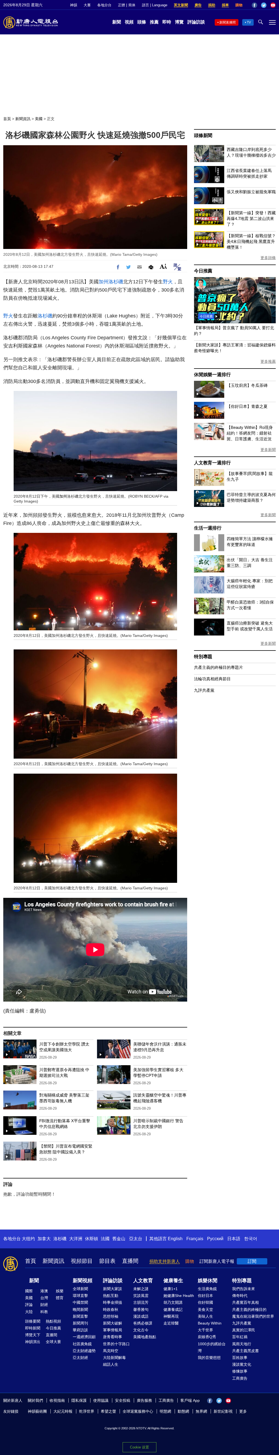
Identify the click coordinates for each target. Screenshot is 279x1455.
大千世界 (205, 1330)
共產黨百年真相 (245, 1302)
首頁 (7, 119)
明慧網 (165, 1411)
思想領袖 (110, 1316)
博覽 (179, 22)
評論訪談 (196, 22)
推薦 (154, 22)
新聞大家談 (112, 1289)
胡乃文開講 (173, 1302)
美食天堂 (205, 1309)
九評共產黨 (204, 690)
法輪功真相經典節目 (212, 678)
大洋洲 (75, 1238)
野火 (168, 281)
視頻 (129, 22)
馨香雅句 (140, 1309)
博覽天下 (32, 1335)
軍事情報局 (112, 1330)
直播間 (130, 1261)
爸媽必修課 (142, 1323)
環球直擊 (80, 1295)
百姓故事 (239, 1357)
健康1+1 (170, 1289)
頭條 (141, 22)
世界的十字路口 (116, 1344)
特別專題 (203, 656)
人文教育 (143, 1280)
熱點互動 (110, 1295)
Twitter (263, 5)
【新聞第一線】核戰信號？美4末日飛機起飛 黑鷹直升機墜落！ (251, 241)
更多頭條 (268, 258)
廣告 (198, 5)
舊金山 (118, 1238)
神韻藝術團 (37, 1411)
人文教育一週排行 (212, 462)
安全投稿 (122, 1400)
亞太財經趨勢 (84, 1351)
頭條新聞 (203, 135)
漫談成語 (140, 1316)
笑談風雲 (140, 1295)
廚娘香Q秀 (207, 1337)
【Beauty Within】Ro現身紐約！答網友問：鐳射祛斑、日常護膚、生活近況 (250, 433)
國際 (29, 1291)
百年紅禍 (239, 1337)
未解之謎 (140, 1289)
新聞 (116, 22)
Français (194, 1238)
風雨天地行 (241, 1344)
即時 (166, 22)
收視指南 (57, 1400)
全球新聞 (80, 1289)
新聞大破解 (112, 1323)
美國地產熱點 (144, 1337)
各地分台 (104, 5)
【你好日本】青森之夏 (247, 406)
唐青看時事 (112, 1337)
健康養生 (173, 1280)
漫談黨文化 (241, 1364)
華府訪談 (80, 1330)
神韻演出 (32, 1342)
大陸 (29, 1312)
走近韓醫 (171, 1323)
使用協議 (100, 1400)
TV (249, 22)
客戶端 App (190, 1400)
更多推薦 (268, 361)
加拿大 (44, 1238)
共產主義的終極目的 (249, 1309)
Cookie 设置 (139, 1447)
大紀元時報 (62, 1411)
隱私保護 (79, 1400)
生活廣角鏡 (207, 1289)
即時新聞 (32, 1328)
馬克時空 (110, 1351)
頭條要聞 (32, 1321)
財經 (44, 1304)
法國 (105, 1238)
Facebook (254, 5)
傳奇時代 (239, 1295)
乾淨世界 (86, 1411)
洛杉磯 (115, 281)
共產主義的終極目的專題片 (218, 667)
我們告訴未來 (243, 1289)
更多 (243, 1411)
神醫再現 (171, 1316)
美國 (39, 119)
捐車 (225, 5)
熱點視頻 (53, 1321)
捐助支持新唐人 (164, 1261)
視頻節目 (82, 1261)
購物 (238, 5)
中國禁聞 (80, 1302)
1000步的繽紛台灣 (212, 1347)
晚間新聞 (80, 1309)
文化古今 (140, 1330)
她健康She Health (178, 1295)
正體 (121, 5)
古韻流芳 (140, 1302)
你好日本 (205, 1295)
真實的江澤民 (243, 1330)
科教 (44, 1312)
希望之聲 (108, 1411)
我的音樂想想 (209, 1357)
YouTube (273, 5)
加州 (103, 281)
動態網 (183, 1411)
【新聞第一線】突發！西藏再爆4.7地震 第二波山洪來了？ (251, 218)
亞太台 (135, 1238)
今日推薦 (203, 271)
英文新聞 (181, 5)
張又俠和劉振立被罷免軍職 (251, 191)
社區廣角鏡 (82, 1344)
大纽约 (28, 1238)
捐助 (211, 5)
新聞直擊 (80, 1316)
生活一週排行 (208, 528)
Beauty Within (210, 1323)
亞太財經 (80, 1357)
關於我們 (35, 1400)
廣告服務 (144, 1400)
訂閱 (252, 1261)
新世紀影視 (223, 1411)
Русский (215, 1238)
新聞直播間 (227, 22)
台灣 (44, 1298)
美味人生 (205, 1316)
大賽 (87, 5)
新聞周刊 (80, 1323)
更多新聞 (268, 449)
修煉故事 (239, 1371)
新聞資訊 (23, 119)
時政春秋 (110, 1309)
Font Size (163, 266)
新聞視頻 (82, 1280)
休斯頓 (91, 1238)
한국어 (250, 1238)
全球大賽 (53, 1342)
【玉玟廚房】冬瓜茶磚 (247, 385)
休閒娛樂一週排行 (212, 374)
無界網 (201, 1411)
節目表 (107, 1261)
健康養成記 (173, 1309)
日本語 (233, 1238)
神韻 (73, 5)
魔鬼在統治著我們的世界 (253, 1316)
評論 (29, 1304)
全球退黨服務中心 (138, 1411)
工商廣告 (239, 1378)
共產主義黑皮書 (245, 1351)
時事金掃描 (112, 1302)
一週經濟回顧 (84, 1337)
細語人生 (110, 1364)
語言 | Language (154, 5)
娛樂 (59, 1291)
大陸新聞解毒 (114, 1357)
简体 (131, 5)
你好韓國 (205, 1302)
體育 (59, 1298)
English (175, 1238)
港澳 (44, 1291)
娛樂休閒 (207, 1280)
